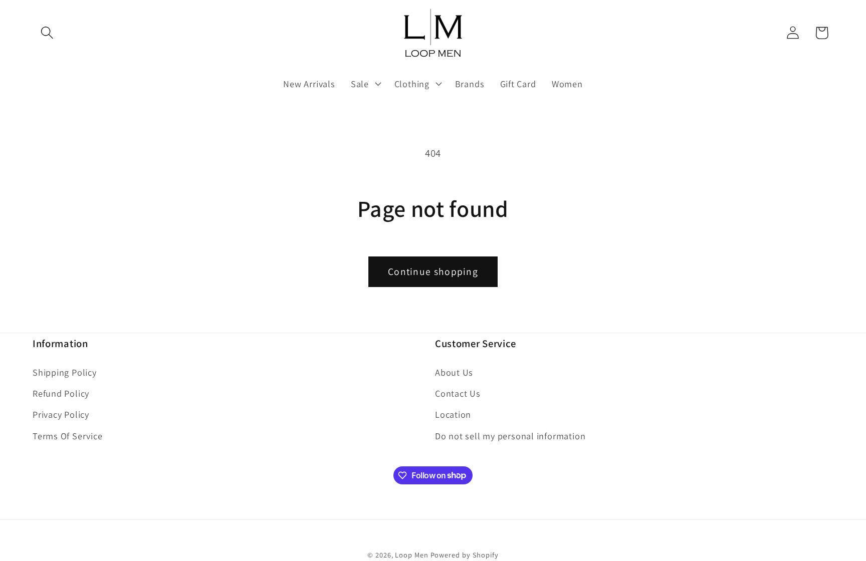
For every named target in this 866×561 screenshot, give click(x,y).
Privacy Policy (61, 414)
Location (453, 414)
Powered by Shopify (464, 554)
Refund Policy (61, 393)
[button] (47, 33)
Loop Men (411, 554)
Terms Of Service (67, 436)
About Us (454, 372)
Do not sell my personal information (510, 436)
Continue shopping (433, 271)
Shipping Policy (65, 372)
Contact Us (458, 393)
